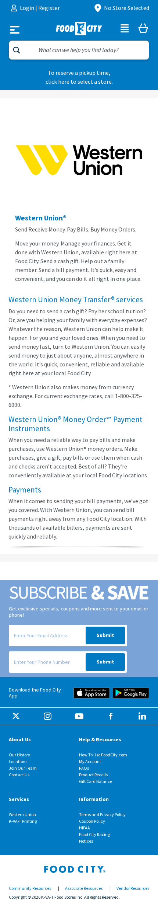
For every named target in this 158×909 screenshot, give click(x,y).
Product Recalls (93, 775)
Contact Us (19, 775)
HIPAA (84, 828)
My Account (90, 762)
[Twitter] (16, 717)
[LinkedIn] (142, 717)
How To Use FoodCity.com (103, 755)
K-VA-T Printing (23, 821)
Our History (19, 755)
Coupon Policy (92, 821)
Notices (86, 841)
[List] (125, 29)
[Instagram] (47, 717)
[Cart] (143, 29)
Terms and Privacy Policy (102, 815)
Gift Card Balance (95, 781)
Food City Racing (94, 834)
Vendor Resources (132, 888)
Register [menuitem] (49, 8)
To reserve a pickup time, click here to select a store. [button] (79, 77)
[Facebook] (110, 717)
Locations (18, 762)
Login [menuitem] (27, 8)
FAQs (84, 768)
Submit (105, 635)
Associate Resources (84, 888)
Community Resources (30, 888)
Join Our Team (23, 768)
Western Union (22, 815)
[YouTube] (79, 717)
